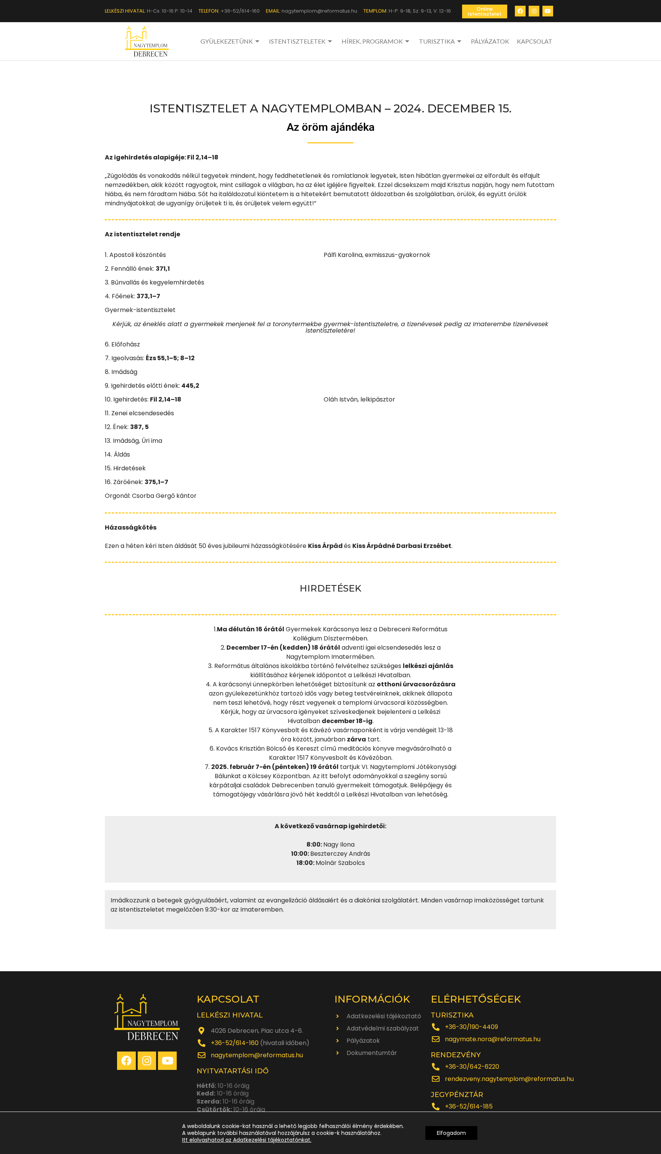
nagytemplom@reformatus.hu (257, 1055)
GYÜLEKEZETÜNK (226, 41)
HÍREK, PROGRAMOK (372, 41)
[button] (484, 11)
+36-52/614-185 (469, 1106)
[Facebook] (520, 11)
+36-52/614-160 (235, 1043)
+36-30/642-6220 (472, 1066)
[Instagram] (534, 11)
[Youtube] (547, 11)
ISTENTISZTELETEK (297, 41)
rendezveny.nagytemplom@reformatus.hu (509, 1078)
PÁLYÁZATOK (490, 41)
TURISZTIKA (437, 41)
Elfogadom (451, 1133)
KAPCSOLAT (534, 41)
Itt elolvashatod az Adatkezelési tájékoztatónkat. (246, 1140)
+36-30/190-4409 (471, 1026)
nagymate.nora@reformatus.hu (493, 1039)
